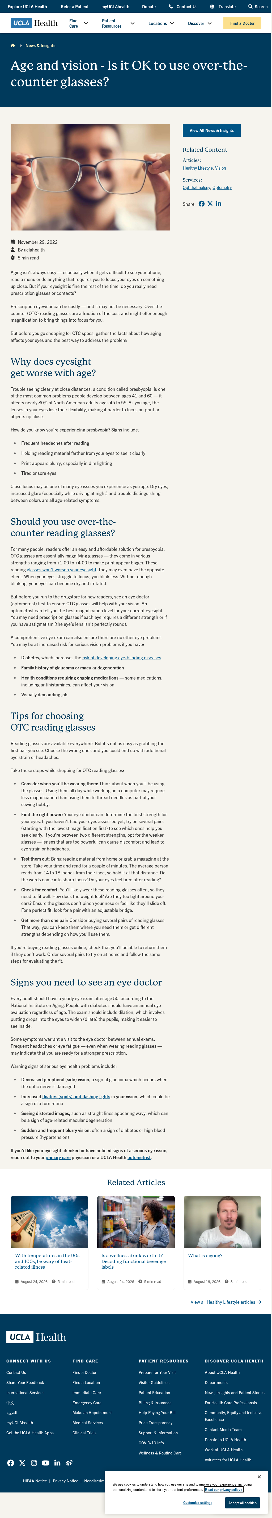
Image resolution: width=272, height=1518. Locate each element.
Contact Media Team (223, 1429)
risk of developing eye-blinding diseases (121, 657)
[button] (28, 6)
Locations (157, 23)
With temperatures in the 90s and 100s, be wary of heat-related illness (47, 1261)
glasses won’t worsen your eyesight (61, 569)
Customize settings (197, 1502)
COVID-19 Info (151, 1442)
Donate (149, 6)
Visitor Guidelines (154, 1382)
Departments (216, 1382)
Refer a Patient (75, 6)
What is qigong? (205, 1255)
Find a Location (86, 1382)
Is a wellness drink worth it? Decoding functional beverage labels (133, 1261)
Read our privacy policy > (224, 1489)
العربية (11, 1412)
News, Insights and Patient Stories (235, 1392)
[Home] (13, 45)
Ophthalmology (196, 187)
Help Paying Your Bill (157, 1412)
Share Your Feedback (25, 1382)
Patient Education (154, 1392)
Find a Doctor (242, 23)
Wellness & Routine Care (160, 1452)
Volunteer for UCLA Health (228, 1459)
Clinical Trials (84, 1432)
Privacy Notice (65, 1480)
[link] (201, 203)
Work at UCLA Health (224, 1449)
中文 (10, 1402)
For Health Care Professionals (231, 1402)
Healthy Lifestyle (198, 167)
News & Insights (40, 45)
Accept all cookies (242, 1502)
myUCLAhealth (115, 6)
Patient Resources (111, 23)
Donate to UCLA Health (225, 1439)
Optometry (222, 187)
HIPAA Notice (35, 1480)
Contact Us (187, 6)
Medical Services (88, 1422)
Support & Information (158, 1432)
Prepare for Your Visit (157, 1372)
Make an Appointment (92, 1412)
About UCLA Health (222, 1372)
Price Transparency (155, 1422)
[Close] (259, 1477)
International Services (25, 1392)
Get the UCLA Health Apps (30, 1432)
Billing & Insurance (155, 1402)
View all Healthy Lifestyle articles (223, 1302)
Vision (220, 167)
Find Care (73, 23)
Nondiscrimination (100, 1480)
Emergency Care (87, 1402)
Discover (196, 23)
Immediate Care (87, 1392)
